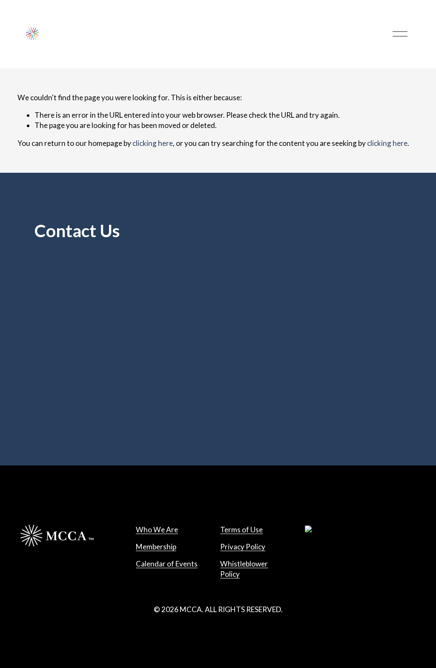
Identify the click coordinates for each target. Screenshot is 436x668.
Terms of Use (241, 529)
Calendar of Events (167, 563)
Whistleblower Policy (244, 568)
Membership (156, 546)
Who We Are (157, 529)
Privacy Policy (242, 546)
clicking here (152, 143)
